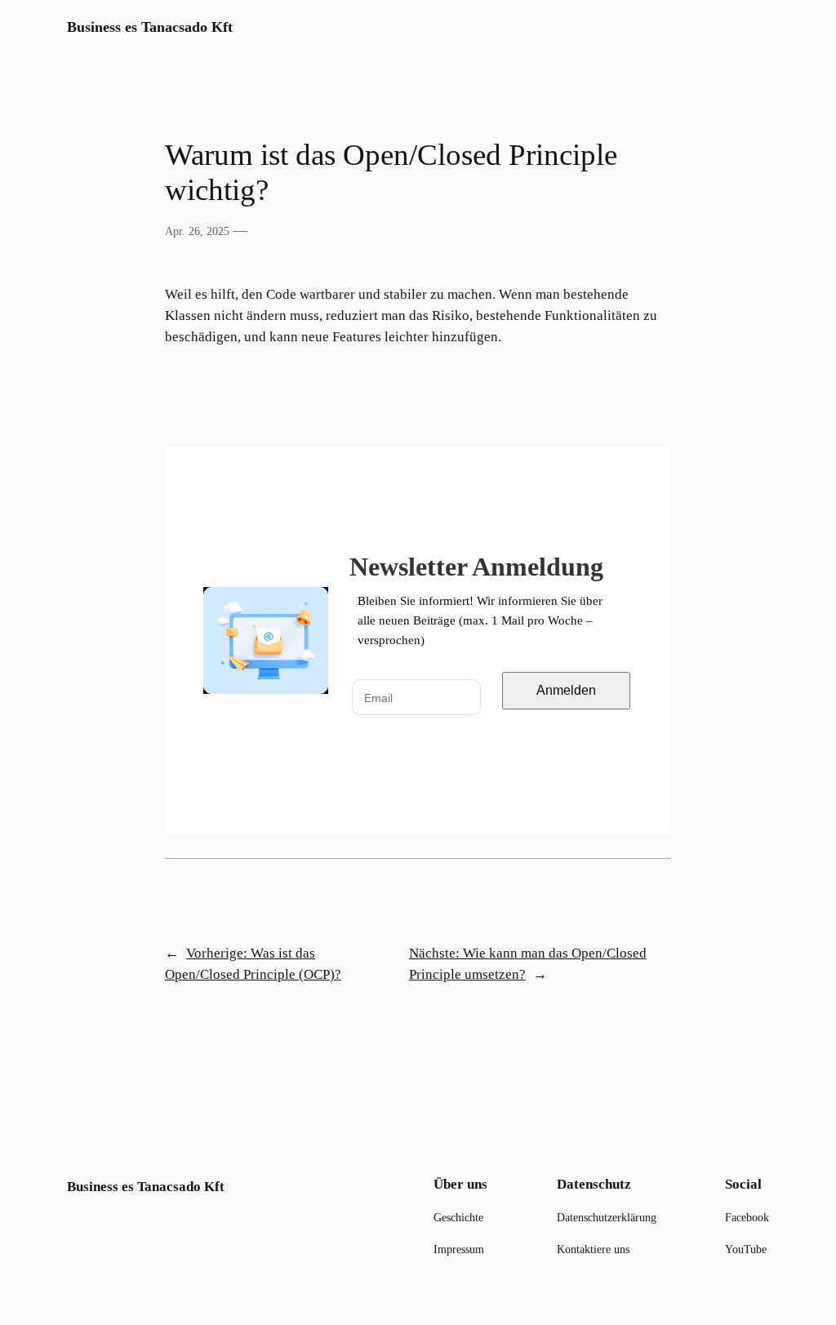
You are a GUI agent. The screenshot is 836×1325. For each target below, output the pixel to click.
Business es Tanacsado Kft (150, 27)
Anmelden (566, 690)
